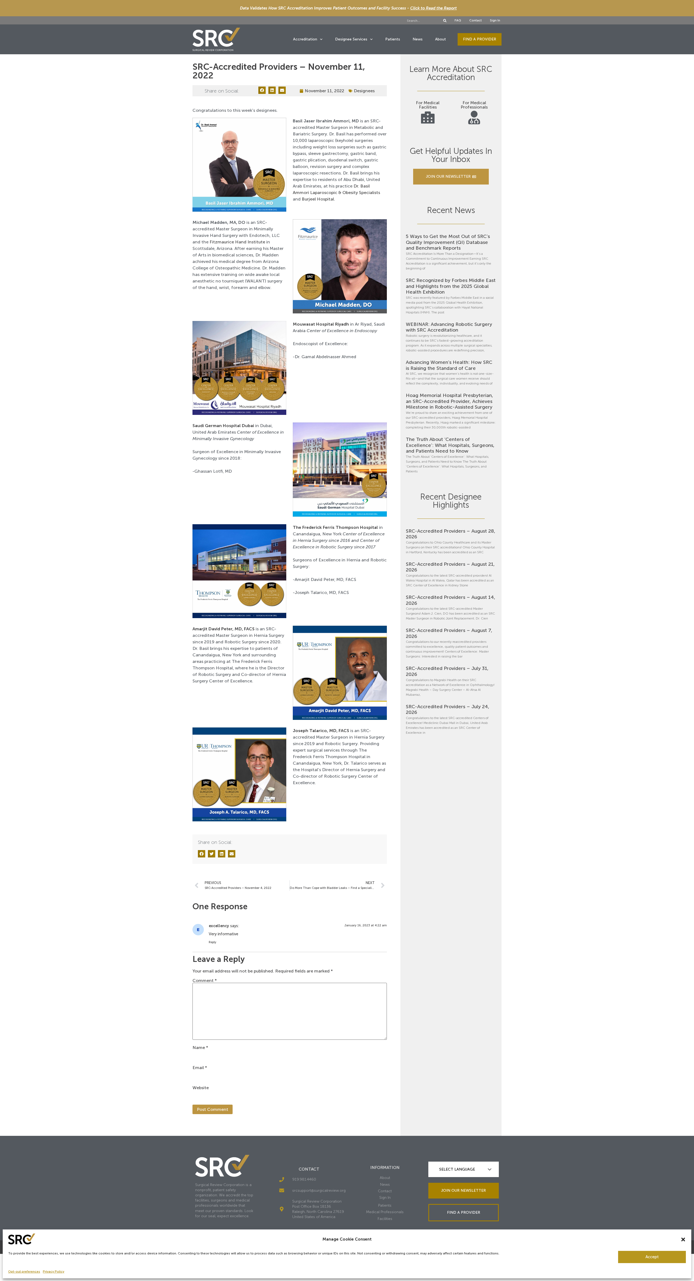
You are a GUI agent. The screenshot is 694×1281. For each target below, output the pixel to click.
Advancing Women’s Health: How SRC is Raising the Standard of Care (449, 365)
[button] (683, 1239)
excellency (219, 925)
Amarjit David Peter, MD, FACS (223, 628)
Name (200, 1047)
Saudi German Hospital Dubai (223, 425)
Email (199, 1068)
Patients (392, 39)
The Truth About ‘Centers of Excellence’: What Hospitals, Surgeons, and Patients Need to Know (450, 445)
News (418, 39)
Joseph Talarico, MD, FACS (321, 730)
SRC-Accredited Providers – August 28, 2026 (450, 534)
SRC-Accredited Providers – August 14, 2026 (450, 600)
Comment (204, 980)
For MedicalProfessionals (474, 105)
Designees (364, 90)
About (440, 39)
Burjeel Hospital (318, 199)
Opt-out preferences (24, 1271)
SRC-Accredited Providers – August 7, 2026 (449, 633)
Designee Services (351, 39)
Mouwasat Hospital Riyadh (321, 324)
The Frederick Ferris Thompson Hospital (335, 527)
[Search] (445, 20)
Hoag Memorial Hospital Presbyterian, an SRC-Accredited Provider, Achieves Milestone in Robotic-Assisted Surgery (449, 401)
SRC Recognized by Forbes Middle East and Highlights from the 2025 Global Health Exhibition (451, 286)
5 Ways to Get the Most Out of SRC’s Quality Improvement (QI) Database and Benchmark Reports (448, 242)
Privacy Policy (53, 1271)
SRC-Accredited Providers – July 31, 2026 (447, 671)
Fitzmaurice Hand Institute (237, 241)
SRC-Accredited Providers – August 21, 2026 (450, 567)
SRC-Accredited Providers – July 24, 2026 (447, 710)
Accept (652, 1256)
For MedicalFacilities (427, 105)
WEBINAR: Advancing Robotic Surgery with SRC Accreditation (449, 327)
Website (200, 1088)
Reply (212, 942)
